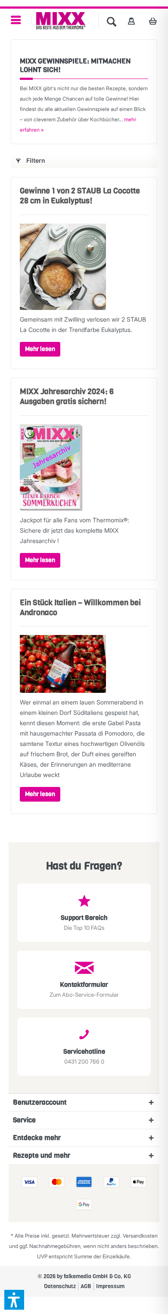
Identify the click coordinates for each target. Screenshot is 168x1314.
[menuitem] (16, 20)
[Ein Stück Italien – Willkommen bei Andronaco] (84, 664)
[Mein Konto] (131, 21)
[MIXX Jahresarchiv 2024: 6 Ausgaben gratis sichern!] (84, 467)
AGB (86, 1286)
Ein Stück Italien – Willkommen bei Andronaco (80, 607)
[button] (14, 1300)
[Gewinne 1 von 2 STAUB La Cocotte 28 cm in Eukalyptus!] (84, 267)
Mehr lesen (40, 349)
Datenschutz (60, 1286)
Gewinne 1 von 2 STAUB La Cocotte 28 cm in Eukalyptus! (80, 196)
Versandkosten (140, 1235)
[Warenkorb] (155, 21)
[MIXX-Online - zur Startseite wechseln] (61, 20)
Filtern (35, 160)
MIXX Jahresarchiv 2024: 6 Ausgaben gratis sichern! (67, 396)
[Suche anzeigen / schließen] (112, 21)
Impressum (110, 1286)
